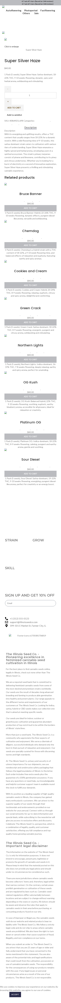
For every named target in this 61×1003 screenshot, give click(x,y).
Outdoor (37, 237)
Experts (8, 124)
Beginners (27, 237)
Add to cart (14, 107)
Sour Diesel (30, 459)
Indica (34, 352)
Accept (15, 994)
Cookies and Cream (30, 271)
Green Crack (30, 308)
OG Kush (30, 382)
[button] (30, 208)
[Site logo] (15, 7)
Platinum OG (30, 422)
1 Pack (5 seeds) (18, 49)
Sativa (35, 124)
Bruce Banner (30, 194)
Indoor (16, 124)
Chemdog (30, 231)
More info (4, 994)
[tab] (30, 127)
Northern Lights (30, 345)
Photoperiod (25, 124)
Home (7, 49)
